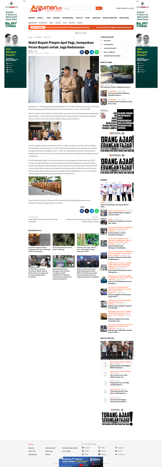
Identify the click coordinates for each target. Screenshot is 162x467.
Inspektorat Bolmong (112, 56)
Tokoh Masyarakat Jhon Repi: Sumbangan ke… (119, 392)
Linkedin (86, 451)
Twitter (103, 448)
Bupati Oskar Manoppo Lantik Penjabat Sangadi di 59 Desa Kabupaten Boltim (82, 219)
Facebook (87, 448)
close (24, 1)
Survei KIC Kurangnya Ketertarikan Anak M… (118, 401)
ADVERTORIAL (112, 263)
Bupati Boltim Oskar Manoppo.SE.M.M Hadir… (117, 247)
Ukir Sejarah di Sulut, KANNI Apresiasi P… (116, 87)
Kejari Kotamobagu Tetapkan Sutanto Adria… (119, 214)
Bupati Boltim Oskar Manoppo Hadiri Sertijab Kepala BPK (43, 219)
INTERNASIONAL (128, 227)
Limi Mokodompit (110, 48)
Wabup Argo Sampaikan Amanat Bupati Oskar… (120, 331)
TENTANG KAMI (50, 448)
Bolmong (107, 41)
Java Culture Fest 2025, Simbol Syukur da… (119, 376)
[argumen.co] (45, 8)
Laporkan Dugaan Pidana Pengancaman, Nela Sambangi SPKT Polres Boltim (39, 249)
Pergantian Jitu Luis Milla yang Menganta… (119, 384)
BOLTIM (110, 227)
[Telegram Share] (92, 52)
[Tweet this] (87, 52)
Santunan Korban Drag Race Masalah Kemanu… (118, 94)
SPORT (122, 229)
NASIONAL (111, 229)
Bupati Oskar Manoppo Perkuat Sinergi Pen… (120, 271)
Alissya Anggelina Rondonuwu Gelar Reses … (119, 296)
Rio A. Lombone (109, 52)
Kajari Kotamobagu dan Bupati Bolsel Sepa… (114, 206)
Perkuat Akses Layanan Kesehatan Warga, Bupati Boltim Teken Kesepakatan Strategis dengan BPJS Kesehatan (38, 273)
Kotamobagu (108, 44)
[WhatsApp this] (97, 52)
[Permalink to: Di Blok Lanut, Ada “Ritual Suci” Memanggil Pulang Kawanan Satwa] (88, 240)
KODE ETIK (32, 451)
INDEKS (47, 454)
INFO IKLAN (49, 451)
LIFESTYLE (128, 240)
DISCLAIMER (66, 451)
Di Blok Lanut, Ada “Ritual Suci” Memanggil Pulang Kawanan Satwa (86, 249)
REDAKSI (31, 448)
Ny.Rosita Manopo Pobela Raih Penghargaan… (119, 258)
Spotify (119, 451)
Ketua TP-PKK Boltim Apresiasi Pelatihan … (119, 282)
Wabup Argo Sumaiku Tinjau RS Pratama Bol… (120, 307)
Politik (117, 229)
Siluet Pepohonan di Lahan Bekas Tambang (62, 248)
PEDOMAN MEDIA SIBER (69, 448)
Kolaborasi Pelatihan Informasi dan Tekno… (120, 222)
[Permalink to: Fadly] (30, 52)
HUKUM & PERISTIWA (119, 211)
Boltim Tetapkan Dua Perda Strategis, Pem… (118, 320)
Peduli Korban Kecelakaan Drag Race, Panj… (120, 103)
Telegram (103, 454)
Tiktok (86, 454)
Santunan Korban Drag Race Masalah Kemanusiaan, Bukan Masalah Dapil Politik (106, 27)
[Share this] (82, 52)
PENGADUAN (32, 454)
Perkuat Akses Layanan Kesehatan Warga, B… (117, 234)
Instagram (120, 448)
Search (99, 8)
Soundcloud (121, 454)
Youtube (103, 451)
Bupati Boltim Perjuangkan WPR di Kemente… (120, 367)
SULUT (102, 85)
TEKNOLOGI (111, 231)
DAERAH (103, 203)
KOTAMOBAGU (112, 91)
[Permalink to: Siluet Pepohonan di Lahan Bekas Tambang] (64, 240)
